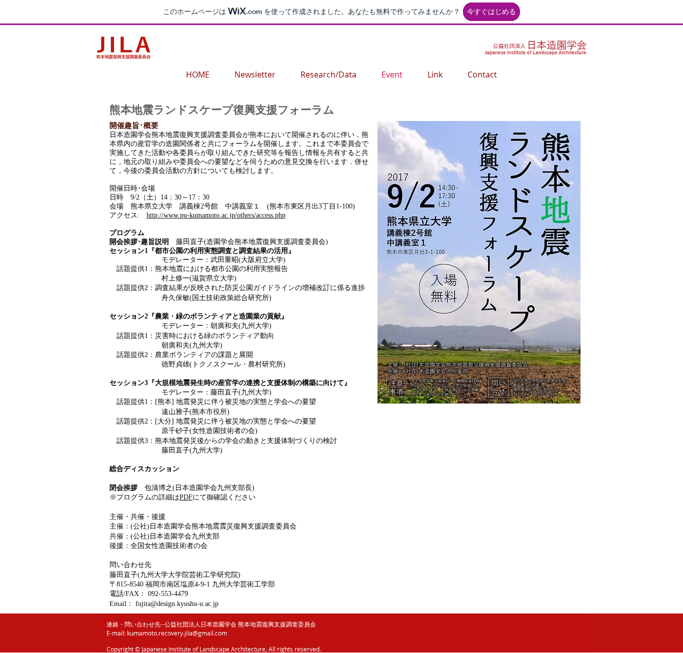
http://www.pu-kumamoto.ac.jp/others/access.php (216, 215)
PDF (186, 497)
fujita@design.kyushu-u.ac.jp (177, 604)
